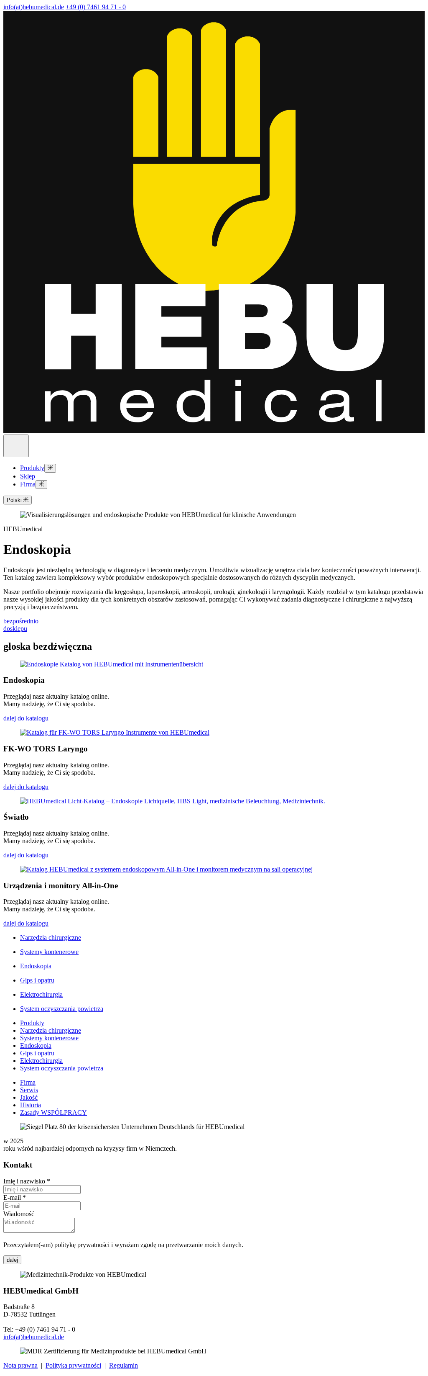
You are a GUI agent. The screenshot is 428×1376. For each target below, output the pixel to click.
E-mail (14, 1197)
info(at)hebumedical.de (33, 6)
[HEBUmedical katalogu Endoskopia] (111, 664)
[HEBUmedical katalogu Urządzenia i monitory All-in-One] (166, 869)
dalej (12, 1260)
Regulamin (123, 1365)
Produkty (32, 467)
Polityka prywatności (73, 1365)
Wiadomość (18, 1213)
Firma (28, 484)
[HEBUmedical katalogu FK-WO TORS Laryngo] (114, 732)
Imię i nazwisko (26, 1181)
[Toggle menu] (50, 468)
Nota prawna (20, 1365)
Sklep (27, 476)
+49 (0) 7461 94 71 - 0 (96, 6)
